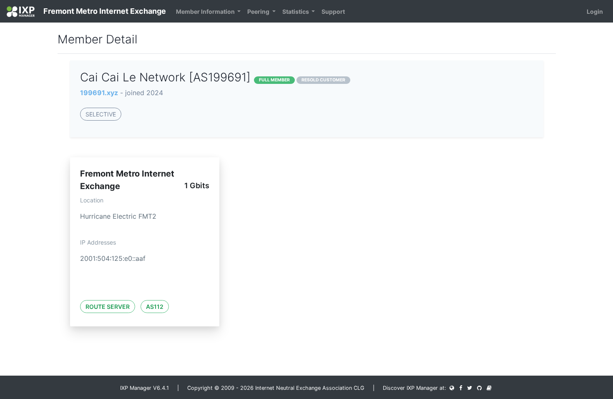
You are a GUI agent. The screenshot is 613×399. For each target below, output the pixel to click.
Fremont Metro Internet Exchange (104, 11)
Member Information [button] (206, 11)
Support (333, 11)
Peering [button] (259, 11)
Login (595, 11)
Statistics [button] (296, 11)
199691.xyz (99, 92)
